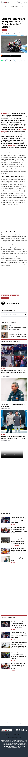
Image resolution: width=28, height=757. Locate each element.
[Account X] (17, 730)
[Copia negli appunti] (18, 60)
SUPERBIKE (14, 6)
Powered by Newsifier (14, 751)
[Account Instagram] (22, 730)
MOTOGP (6, 6)
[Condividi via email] (23, 60)
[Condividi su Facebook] (6, 60)
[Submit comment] (25, 314)
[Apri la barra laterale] (1, 7)
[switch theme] (24, 2)
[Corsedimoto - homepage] (6, 2)
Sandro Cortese (15, 295)
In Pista (13, 535)
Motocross (14, 554)
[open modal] (26, 2)
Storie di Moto (15, 545)
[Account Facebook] (19, 730)
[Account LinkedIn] (24, 730)
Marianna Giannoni (7, 33)
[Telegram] (14, 60)
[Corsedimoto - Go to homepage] (6, 730)
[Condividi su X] (10, 60)
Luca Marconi (5, 113)
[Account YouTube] (26, 730)
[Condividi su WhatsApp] (2, 60)
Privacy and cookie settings (14, 723)
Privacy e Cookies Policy (14, 737)
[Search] (16, 2)
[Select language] (19, 2)
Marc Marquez (12, 145)
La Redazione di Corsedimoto (14, 735)
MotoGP (4, 30)
